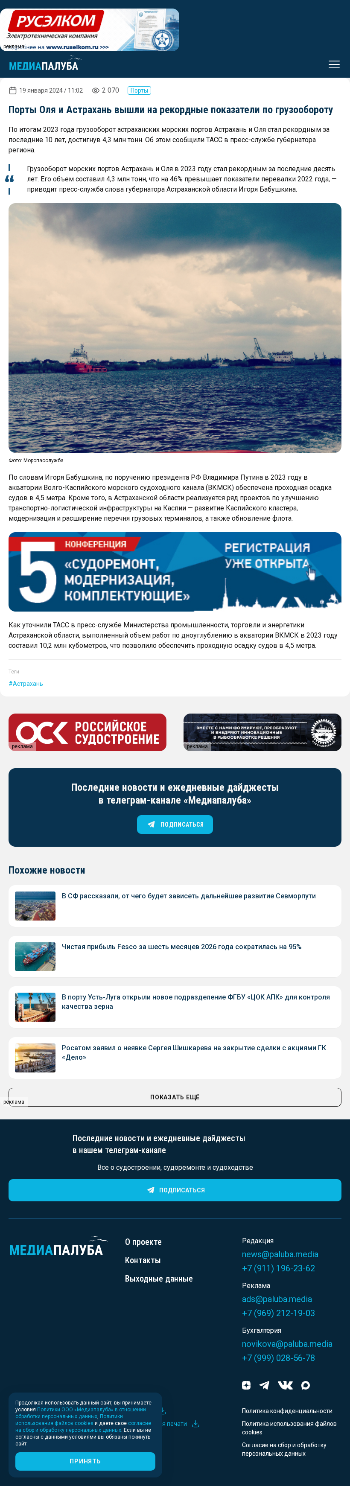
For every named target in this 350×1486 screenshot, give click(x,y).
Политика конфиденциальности (287, 1410)
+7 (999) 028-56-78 (278, 1358)
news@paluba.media (280, 1254)
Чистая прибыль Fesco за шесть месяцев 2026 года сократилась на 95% (182, 947)
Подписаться (182, 1190)
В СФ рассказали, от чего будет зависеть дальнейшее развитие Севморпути (189, 896)
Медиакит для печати (156, 1423)
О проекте (143, 1242)
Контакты (143, 1260)
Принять (85, 1461)
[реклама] (175, 572)
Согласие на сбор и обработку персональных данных (284, 1449)
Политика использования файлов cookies (289, 1428)
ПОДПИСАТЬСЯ (182, 824)
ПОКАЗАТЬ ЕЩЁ (175, 1097)
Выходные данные (159, 1278)
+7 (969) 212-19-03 (278, 1313)
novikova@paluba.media (287, 1344)
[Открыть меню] (331, 64)
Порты (139, 90)
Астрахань (28, 683)
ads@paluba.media (277, 1299)
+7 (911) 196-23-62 (278, 1268)
